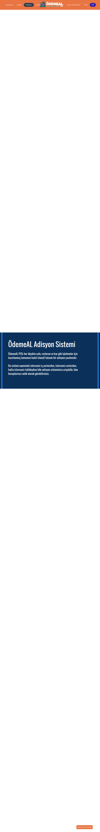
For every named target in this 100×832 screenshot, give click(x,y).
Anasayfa (9, 5)
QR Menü (59, 5)
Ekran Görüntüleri (73, 5)
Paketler (29, 5)
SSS (86, 5)
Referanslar (40, 5)
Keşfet (19, 5)
